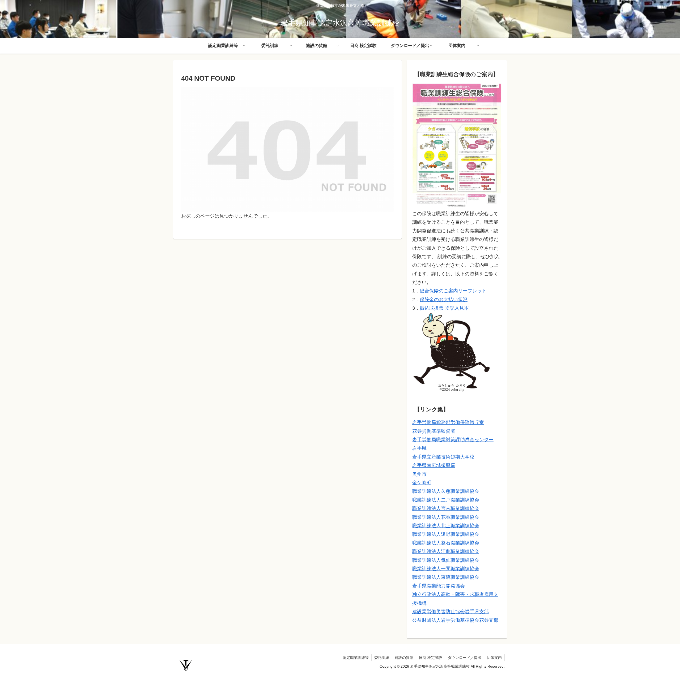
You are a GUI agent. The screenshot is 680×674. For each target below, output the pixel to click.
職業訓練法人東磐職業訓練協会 (445, 577)
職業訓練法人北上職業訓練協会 (445, 525)
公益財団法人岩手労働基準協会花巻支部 (455, 620)
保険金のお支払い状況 (444, 299)
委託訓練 (381, 657)
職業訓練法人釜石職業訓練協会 (445, 543)
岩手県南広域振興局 (433, 465)
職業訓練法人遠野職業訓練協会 (445, 534)
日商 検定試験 (430, 657)
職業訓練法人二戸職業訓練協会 (445, 500)
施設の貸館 (404, 657)
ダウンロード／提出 (464, 657)
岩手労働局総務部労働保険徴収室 (448, 422)
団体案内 (494, 657)
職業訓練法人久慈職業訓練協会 (445, 491)
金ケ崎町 (421, 482)
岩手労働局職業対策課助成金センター (453, 439)
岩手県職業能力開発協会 (438, 586)
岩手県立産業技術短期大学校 (443, 457)
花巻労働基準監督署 (433, 431)
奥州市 (419, 474)
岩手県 (419, 448)
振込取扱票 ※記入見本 (444, 308)
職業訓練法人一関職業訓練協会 (445, 568)
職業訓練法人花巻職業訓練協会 (445, 517)
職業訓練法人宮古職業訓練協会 (445, 508)
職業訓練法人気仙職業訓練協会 (445, 560)
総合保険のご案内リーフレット (453, 290)
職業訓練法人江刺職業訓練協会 (445, 551)
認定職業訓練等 (356, 657)
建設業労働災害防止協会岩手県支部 (450, 611)
